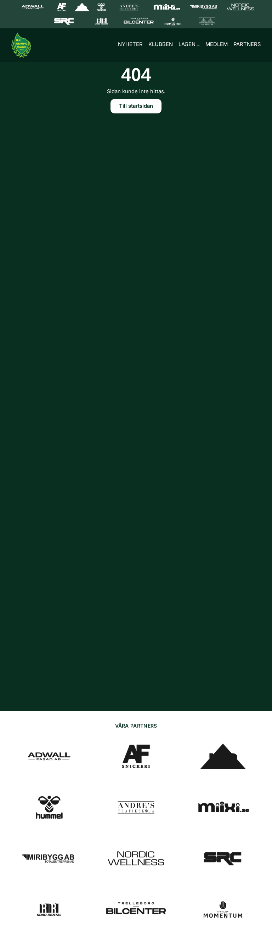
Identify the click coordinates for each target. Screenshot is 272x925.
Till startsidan (136, 106)
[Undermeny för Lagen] (198, 45)
